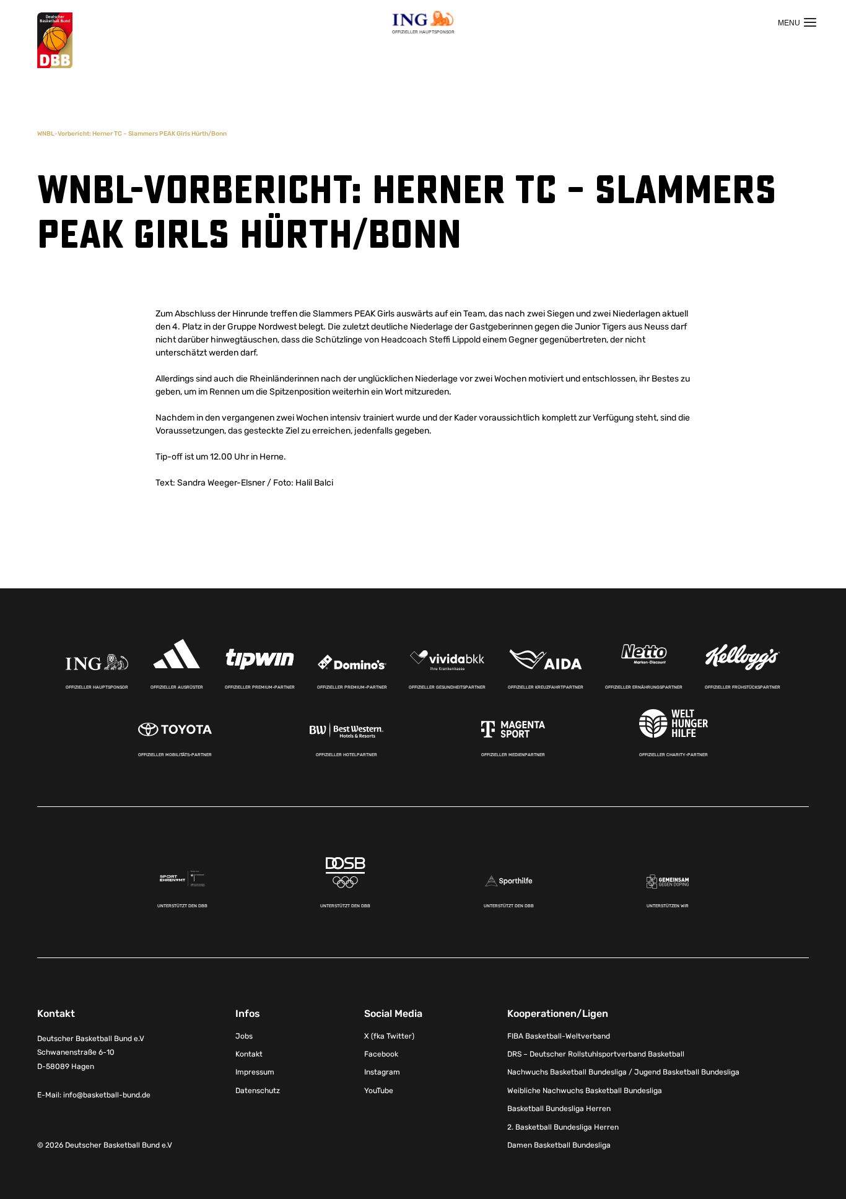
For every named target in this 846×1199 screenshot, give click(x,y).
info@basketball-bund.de (106, 1095)
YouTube (378, 1090)
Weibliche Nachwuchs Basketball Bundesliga (584, 1090)
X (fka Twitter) (389, 1036)
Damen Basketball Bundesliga (559, 1145)
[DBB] (54, 40)
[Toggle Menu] (797, 22)
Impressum (254, 1072)
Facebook (381, 1054)
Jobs (244, 1036)
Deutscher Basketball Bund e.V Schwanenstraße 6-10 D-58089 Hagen (90, 1052)
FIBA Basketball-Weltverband (558, 1036)
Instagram (382, 1072)
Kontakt (249, 1054)
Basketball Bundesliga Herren (559, 1108)
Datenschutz (257, 1090)
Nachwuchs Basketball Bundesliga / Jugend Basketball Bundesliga (623, 1072)
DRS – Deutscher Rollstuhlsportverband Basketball (595, 1054)
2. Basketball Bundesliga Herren (563, 1127)
